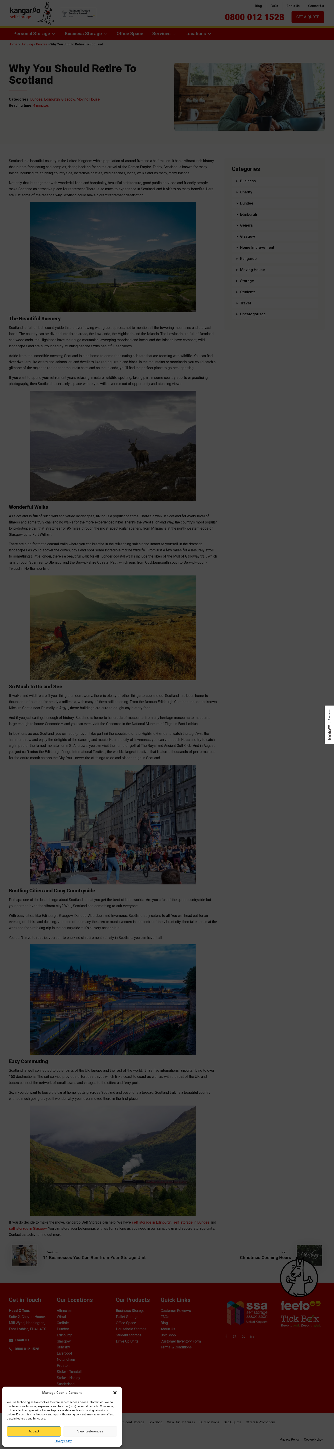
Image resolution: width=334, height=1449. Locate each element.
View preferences (90, 1431)
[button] (115, 1392)
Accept (34, 1431)
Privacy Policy (63, 1441)
